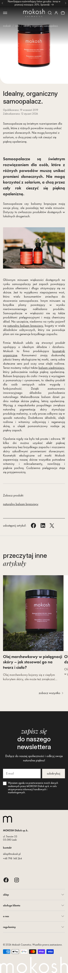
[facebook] (6, 880)
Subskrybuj (53, 773)
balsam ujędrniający (51, 368)
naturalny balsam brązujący (25, 326)
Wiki (17, 25)
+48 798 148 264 (12, 858)
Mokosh (7, 25)
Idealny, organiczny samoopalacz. (40, 25)
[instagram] (17, 880)
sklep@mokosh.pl (12, 854)
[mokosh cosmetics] (34, 13)
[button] (50, 13)
